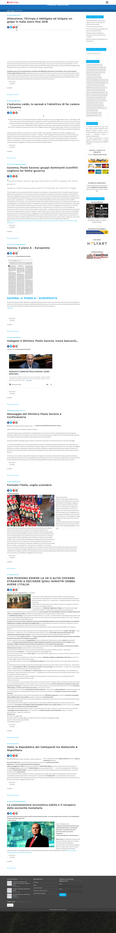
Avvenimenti (17, 337)
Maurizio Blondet (92, 97)
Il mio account (37, 888)
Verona (94, 110)
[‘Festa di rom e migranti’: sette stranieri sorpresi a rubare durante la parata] (9, 883)
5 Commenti (12, 868)
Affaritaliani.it (91, 67)
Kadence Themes (63, 909)
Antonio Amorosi (92, 70)
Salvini (95, 105)
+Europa (90, 65)
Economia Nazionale (20, 164)
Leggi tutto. (10, 308)
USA (88, 110)
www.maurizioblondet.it (94, 115)
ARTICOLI (35, 882)
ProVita (94, 103)
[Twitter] (11, 27)
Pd (88, 103)
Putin (100, 103)
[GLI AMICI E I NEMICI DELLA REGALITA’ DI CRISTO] (9, 890)
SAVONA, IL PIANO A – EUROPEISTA (32, 298)
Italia (98, 87)
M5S (96, 90)
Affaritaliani (98, 65)
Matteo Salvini (102, 95)
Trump (99, 108)
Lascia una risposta (14, 94)
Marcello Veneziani (93, 92)
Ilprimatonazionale (102, 82)
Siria (101, 105)
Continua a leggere (12, 82)
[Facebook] (8, 27)
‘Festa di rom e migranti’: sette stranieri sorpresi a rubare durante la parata (96, 22)
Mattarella (103, 92)
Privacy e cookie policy (40, 890)
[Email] (16, 27)
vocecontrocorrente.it (94, 113)
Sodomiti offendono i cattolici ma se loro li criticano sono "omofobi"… (96, 35)
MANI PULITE (17, 15)
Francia (89, 80)
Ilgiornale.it (91, 82)
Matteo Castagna (92, 95)
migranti (102, 97)
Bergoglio (90, 72)
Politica (22, 410)
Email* (60, 884)
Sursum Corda (91, 108)
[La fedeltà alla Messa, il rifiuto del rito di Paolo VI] (9, 896)
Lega (105, 87)
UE (104, 108)
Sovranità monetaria (96, 26)
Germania (97, 80)
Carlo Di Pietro (100, 72)
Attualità (10, 15)
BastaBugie (101, 70)
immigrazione (91, 87)
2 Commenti (12, 568)
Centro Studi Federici (93, 75)
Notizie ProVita (91, 100)
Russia (89, 105)
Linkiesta (90, 90)
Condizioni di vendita (39, 893)
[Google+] (14, 27)
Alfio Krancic (101, 67)
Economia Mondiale (19, 244)
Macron (102, 90)
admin (19, 25)
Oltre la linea (102, 100)
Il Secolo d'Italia (92, 85)
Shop (34, 885)
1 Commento (12, 158)
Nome (60, 889)
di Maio (98, 77)
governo (104, 80)
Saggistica (17, 481)
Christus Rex (91, 77)
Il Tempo (101, 85)
